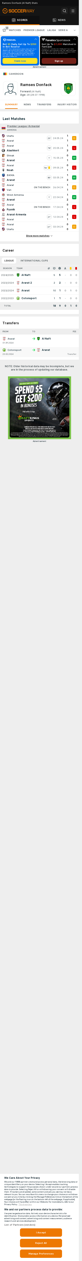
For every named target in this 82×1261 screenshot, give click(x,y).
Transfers (44, 104)
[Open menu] (73, 11)
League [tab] (9, 260)
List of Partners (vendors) (19, 1224)
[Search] (64, 11)
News (27, 104)
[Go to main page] (21, 10)
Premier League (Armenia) (23, 126)
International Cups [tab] (34, 260)
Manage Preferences (41, 1253)
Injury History (67, 104)
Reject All (41, 1243)
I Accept (41, 1232)
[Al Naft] (68, 89)
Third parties (25, 1204)
